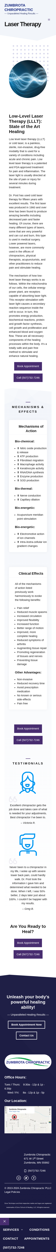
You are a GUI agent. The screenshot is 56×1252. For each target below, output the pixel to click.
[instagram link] (18, 1178)
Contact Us (26, 1035)
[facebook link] (34, 1178)
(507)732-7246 (13, 1247)
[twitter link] (26, 1178)
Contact (10, 1238)
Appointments (36, 1238)
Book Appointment (28, 366)
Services (11, 1229)
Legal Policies (12, 1192)
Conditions (39, 1229)
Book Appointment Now (26, 1024)
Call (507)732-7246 (28, 377)
